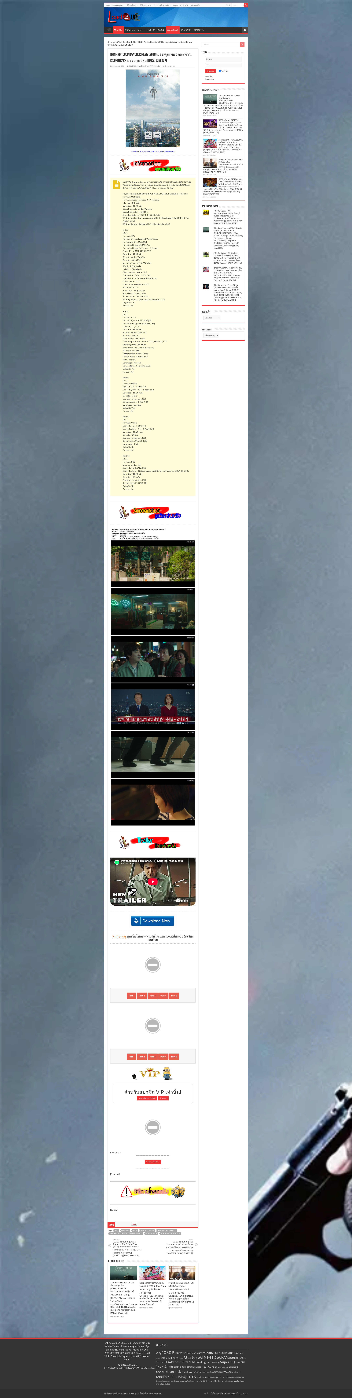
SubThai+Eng (197, 1362)
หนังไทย (161, 30)
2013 (193, 1353)
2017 (216, 1353)
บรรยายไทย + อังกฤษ (172, 1372)
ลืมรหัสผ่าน (209, 80)
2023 (163, 1358)
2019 (231, 1353)
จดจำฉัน (224, 71)
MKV (135, 1230)
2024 (169, 1357)
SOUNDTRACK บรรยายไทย (170, 1234)
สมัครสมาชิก (195, 5)
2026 (181, 1358)
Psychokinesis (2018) (167, 1230)
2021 (242, 1353)
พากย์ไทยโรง (205, 1381)
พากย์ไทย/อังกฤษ (223, 1372)
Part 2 (142, 995)
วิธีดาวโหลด (131, 5)
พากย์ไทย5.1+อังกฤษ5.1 (231, 1377)
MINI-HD (125, 1230)
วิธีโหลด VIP (144, 5)
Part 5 (174, 995)
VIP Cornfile (155, 66)
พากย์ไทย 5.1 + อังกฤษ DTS (176, 1377)
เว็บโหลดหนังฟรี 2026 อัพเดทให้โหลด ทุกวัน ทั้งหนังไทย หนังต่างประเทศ (132, 1393)
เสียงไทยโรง (165, 1384)
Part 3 (153, 995)
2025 (175, 1357)
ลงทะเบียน (209, 76)
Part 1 (131, 995)
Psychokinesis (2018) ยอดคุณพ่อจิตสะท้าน (126, 1234)
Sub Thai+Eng (212, 1362)
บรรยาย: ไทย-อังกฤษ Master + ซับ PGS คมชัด (195, 1367)
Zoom (237, 1362)
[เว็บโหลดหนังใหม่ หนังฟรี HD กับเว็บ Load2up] (123, 16)
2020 (236, 1353)
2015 (203, 1353)
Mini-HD (118, 30)
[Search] (246, 5)
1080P (168, 1352)
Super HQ (227, 1362)
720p (159, 1353)
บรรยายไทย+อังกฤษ (197, 1372)
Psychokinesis (147, 1230)
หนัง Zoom (130, 30)
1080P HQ (180, 1353)
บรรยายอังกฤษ (223, 1367)
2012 (188, 1353)
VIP (148, 66)
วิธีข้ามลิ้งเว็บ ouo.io (161, 5)
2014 (197, 1353)
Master (141, 30)
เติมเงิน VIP (185, 30)
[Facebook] (229, 5)
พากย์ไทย (210, 1372)
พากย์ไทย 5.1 (236, 1372)
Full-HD (151, 30)
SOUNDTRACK (151, 1234)
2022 (158, 1358)
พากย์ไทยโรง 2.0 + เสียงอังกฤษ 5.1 (223, 1381)
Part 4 (163, 995)
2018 (116, 1230)
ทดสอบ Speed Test (180, 5)
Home (109, 29)
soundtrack (172, 30)
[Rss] (227, 5)
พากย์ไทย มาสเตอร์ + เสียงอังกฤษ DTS (184, 1381)
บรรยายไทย (233, 1367)
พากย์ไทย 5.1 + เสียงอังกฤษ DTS (209, 1377)
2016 (209, 1353)
